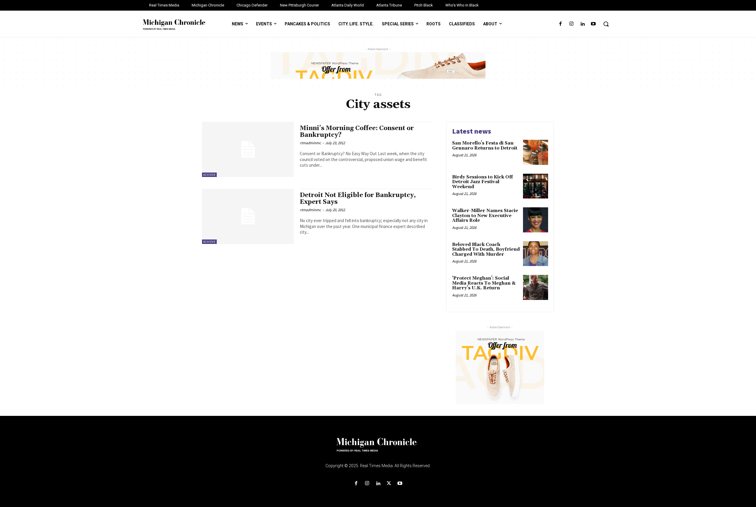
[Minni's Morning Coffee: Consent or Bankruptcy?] (248, 149)
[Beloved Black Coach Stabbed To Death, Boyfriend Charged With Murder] (535, 253)
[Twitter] (389, 484)
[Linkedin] (582, 24)
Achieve (209, 175)
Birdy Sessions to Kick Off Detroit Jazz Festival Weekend (482, 182)
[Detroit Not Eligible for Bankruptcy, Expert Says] (248, 216)
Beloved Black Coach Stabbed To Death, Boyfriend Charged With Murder (486, 249)
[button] (606, 24)
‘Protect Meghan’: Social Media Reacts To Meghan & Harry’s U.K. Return (484, 283)
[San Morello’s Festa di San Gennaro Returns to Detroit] (535, 152)
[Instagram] (571, 24)
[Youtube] (593, 24)
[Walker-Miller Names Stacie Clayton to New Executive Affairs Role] (535, 219)
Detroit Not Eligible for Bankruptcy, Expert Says (358, 198)
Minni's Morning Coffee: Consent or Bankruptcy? (357, 131)
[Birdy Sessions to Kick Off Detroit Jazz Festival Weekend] (535, 186)
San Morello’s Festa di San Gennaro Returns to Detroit (484, 145)
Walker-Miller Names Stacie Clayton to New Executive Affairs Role (485, 215)
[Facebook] (560, 24)
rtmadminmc (310, 142)
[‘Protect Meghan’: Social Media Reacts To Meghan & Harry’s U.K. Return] (535, 287)
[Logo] (378, 448)
